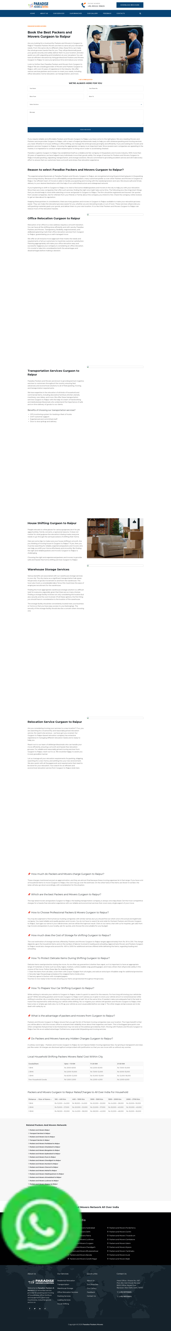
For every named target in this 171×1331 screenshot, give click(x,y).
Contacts (121, 13)
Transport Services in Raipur (40, 1133)
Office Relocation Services (67, 1292)
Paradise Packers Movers (93, 1324)
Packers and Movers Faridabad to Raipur (45, 1143)
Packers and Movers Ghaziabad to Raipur (45, 1147)
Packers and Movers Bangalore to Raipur (45, 1150)
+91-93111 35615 (96, 6)
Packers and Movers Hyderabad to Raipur (45, 1154)
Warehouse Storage (65, 1288)
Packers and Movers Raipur (40, 1130)
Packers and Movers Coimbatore (122, 1239)
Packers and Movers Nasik (119, 1259)
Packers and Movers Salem (120, 1243)
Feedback (107, 13)
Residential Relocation (66, 1281)
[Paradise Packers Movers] (38, 5)
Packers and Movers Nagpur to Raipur (44, 1184)
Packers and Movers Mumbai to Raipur (44, 1164)
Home (32, 13)
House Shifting (63, 1304)
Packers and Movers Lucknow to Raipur (44, 1181)
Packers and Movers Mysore (120, 1247)
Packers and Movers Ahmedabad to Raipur (45, 1177)
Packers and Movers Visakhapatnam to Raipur (47, 1174)
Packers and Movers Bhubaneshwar (83, 1251)
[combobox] (85, 104)
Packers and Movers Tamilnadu (121, 1251)
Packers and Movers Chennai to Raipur (44, 1167)
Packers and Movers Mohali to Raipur (43, 1170)
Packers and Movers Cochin (120, 1232)
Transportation (63, 1284)
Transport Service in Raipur (40, 1140)
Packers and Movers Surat (119, 1255)
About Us (44, 13)
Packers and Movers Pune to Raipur (43, 1157)
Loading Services (63, 1300)
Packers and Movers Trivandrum (122, 1236)
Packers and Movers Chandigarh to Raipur (45, 1160)
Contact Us (91, 1296)
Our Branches (76, 13)
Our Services (58, 13)
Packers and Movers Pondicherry (122, 1228)
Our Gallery (92, 13)
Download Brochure (130, 5)
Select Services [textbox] (34, 104)
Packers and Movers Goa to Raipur (42, 1137)
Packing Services (64, 1296)
